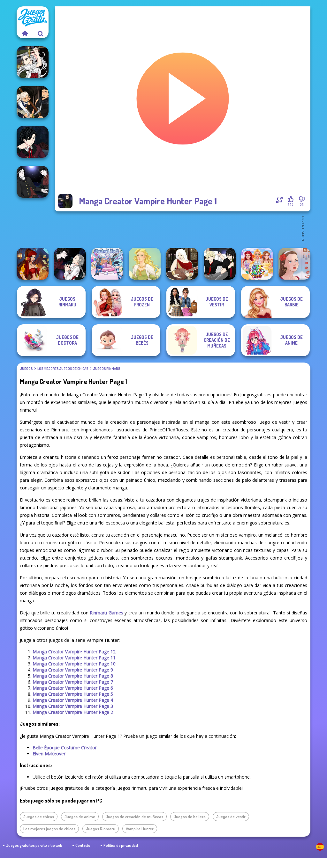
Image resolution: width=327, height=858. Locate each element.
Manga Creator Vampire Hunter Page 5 (73, 694)
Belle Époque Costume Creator (65, 747)
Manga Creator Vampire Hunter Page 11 (74, 658)
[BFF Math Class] (257, 264)
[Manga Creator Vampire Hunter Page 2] (70, 264)
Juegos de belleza (190, 816)
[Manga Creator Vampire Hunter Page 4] (33, 182)
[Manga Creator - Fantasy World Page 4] (182, 264)
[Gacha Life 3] (107, 264)
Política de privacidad (120, 845)
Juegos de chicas (38, 816)
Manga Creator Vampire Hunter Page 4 (73, 700)
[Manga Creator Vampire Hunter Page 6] (33, 142)
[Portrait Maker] (294, 264)
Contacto (82, 845)
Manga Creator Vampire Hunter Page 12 (74, 652)
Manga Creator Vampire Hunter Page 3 (73, 706)
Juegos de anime (80, 816)
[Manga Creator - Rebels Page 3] (220, 264)
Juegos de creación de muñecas (134, 816)
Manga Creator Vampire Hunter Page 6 (73, 688)
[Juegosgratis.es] (25, 33)
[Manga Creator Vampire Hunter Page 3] (33, 102)
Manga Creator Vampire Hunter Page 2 (73, 712)
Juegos (26, 368)
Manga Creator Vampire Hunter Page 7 (73, 682)
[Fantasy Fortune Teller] (33, 264)
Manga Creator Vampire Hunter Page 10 (74, 664)
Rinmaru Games (106, 613)
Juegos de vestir (231, 816)
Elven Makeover (49, 754)
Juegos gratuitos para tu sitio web (34, 845)
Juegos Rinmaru (106, 368)
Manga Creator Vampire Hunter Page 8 (73, 676)
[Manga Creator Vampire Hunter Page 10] (33, 62)
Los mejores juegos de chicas (62, 368)
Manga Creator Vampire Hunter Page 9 (73, 670)
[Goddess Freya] (145, 264)
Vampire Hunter (140, 828)
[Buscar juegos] (41, 33)
